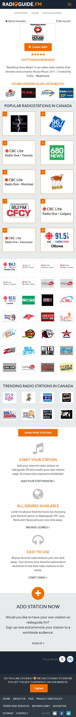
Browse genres (37, 527)
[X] (62, 659)
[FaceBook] (63, 713)
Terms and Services (16, 706)
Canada (35, 13)
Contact (22, 713)
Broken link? (41, 706)
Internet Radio (21, 13)
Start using (36, 577)
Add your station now (37, 481)
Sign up (37, 643)
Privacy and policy (49, 698)
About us (19, 698)
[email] (56, 713)
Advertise (59, 706)
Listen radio (39, 47)
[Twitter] (69, 713)
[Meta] (70, 659)
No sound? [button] (64, 21)
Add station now (38, 607)
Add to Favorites (17, 21)
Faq (31, 698)
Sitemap (8, 713)
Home (6, 698)
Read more (42, 75)
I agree (39, 688)
